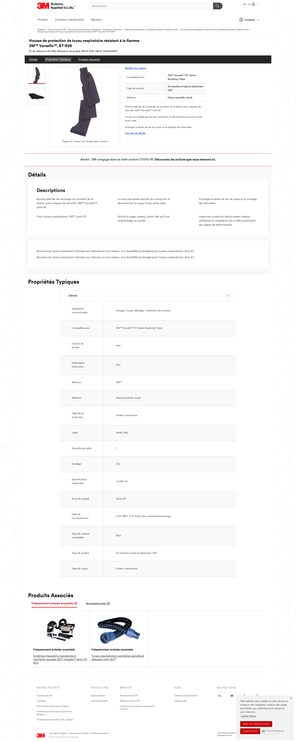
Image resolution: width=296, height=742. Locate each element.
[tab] (54, 604)
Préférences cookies (99, 733)
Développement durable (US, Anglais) (55, 720)
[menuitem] (33, 59)
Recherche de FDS (129, 696)
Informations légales (58, 733)
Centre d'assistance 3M (185, 696)
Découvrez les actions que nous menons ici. (185, 159)
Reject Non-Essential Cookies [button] (256, 724)
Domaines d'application (69, 19)
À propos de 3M (44, 696)
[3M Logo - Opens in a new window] (56, 6)
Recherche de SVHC (130, 701)
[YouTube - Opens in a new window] (232, 695)
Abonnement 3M (99, 701)
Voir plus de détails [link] (135, 133)
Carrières (41, 701)
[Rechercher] (218, 6)
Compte (249, 20)
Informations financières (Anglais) (53, 706)
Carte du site (180, 701)
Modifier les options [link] (135, 68)
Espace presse (98, 696)
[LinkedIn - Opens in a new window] (219, 695)
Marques (96, 19)
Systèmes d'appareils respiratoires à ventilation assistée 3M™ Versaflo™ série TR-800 (60, 659)
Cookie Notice (248, 716)
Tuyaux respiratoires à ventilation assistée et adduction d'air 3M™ (117, 658)
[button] (273, 731)
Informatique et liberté (79, 733)
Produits (43, 19)
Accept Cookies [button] (250, 731)
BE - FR (247, 5)
